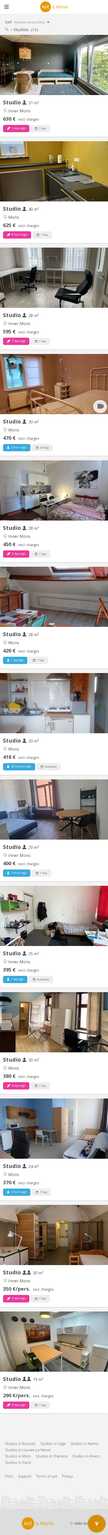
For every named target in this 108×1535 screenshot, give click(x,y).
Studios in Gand (18, 1462)
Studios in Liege (53, 1443)
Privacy (67, 1476)
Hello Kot (81, 1523)
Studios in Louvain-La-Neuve (28, 1449)
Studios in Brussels (20, 1443)
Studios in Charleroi (52, 1456)
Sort (25, 22)
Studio (12, 102)
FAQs (9, 1476)
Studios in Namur (85, 1443)
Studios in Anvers (86, 1456)
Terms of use (46, 1476)
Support (24, 1476)
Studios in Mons (18, 1456)
